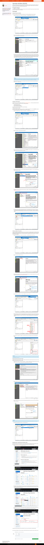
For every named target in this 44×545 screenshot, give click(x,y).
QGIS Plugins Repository (18, 445)
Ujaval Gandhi (5, 5)
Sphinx (6, 542)
